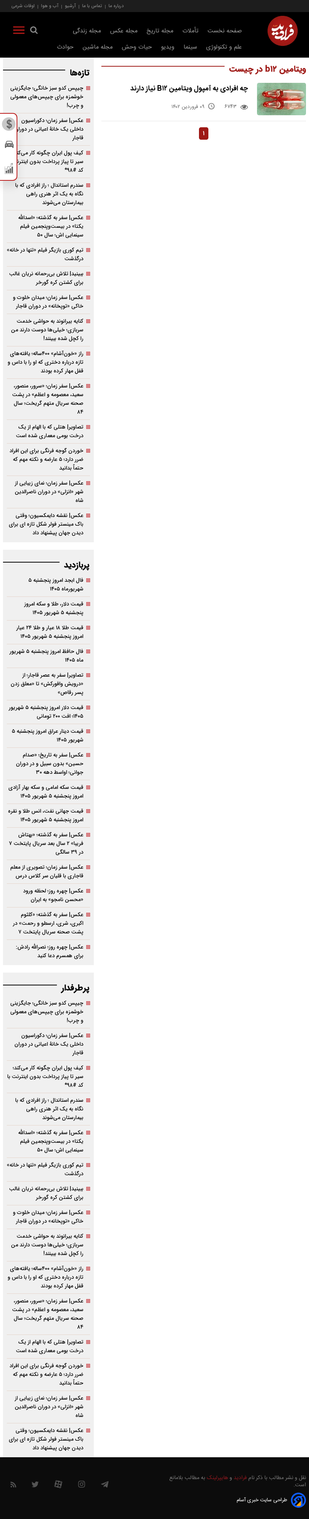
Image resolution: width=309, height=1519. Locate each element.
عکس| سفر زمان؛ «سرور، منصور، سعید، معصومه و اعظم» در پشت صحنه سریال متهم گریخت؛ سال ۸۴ (47, 399)
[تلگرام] (105, 1486)
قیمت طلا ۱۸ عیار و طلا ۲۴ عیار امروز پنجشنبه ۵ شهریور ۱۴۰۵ (49, 632)
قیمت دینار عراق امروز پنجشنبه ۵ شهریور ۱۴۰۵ (47, 735)
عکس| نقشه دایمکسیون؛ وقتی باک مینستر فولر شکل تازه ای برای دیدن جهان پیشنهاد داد (46, 524)
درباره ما (116, 5)
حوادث (65, 47)
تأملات (190, 31)
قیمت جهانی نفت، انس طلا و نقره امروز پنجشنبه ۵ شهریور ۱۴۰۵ (45, 815)
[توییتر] (35, 1486)
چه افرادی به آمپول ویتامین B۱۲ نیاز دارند (189, 89)
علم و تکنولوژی (224, 47)
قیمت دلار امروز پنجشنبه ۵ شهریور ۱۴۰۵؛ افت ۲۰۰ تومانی (46, 712)
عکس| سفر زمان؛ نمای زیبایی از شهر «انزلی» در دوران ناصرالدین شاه (49, 492)
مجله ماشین (98, 47)
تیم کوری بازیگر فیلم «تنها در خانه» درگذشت (45, 254)
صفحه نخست (225, 31)
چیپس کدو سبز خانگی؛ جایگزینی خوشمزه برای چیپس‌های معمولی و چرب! (46, 97)
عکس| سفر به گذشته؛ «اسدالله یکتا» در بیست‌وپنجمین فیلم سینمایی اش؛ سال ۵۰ (50, 226)
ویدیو (167, 47)
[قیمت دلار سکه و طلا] (9, 126)
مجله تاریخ (160, 31)
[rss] (13, 1486)
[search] (34, 31)
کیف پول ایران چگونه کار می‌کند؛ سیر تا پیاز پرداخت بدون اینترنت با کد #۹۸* (45, 162)
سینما (190, 47)
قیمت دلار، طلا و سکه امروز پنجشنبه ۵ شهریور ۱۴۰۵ (53, 608)
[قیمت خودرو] (9, 146)
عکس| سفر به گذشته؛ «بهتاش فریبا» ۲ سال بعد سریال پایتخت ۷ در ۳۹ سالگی (46, 844)
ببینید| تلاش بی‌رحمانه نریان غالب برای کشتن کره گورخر (46, 278)
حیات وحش (137, 47)
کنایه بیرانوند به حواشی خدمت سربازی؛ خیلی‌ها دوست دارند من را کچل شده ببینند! (47, 330)
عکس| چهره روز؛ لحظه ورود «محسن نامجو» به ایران (53, 895)
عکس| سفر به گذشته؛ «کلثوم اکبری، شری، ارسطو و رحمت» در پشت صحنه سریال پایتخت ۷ (48, 923)
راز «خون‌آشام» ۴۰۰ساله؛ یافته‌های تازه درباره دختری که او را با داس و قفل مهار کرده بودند (45, 362)
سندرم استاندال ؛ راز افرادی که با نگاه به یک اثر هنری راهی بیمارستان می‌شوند (49, 194)
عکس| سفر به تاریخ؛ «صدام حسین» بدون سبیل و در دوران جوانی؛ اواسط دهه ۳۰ (49, 764)
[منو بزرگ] (18, 32)
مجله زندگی (87, 31)
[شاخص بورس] (9, 170)
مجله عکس (124, 31)
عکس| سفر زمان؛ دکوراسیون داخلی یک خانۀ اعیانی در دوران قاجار (48, 129)
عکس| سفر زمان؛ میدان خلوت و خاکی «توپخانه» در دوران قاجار (48, 302)
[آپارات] (58, 1486)
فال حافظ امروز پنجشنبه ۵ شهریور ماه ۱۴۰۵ (46, 656)
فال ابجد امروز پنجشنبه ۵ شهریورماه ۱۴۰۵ (55, 584)
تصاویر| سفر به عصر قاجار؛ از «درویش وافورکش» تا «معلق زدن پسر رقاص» (47, 684)
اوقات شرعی (23, 5)
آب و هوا (49, 5)
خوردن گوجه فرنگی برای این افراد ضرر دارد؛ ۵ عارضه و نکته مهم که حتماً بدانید (46, 460)
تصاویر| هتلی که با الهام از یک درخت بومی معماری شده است (49, 431)
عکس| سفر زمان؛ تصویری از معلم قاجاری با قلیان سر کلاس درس (46, 871)
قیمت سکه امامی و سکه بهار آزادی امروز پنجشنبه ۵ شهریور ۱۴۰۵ (45, 792)
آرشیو (70, 5)
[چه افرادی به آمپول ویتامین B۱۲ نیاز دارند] (281, 99)
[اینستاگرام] (81, 1486)
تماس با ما (92, 5)
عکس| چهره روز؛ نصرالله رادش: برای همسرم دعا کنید (49, 951)
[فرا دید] (283, 31)
